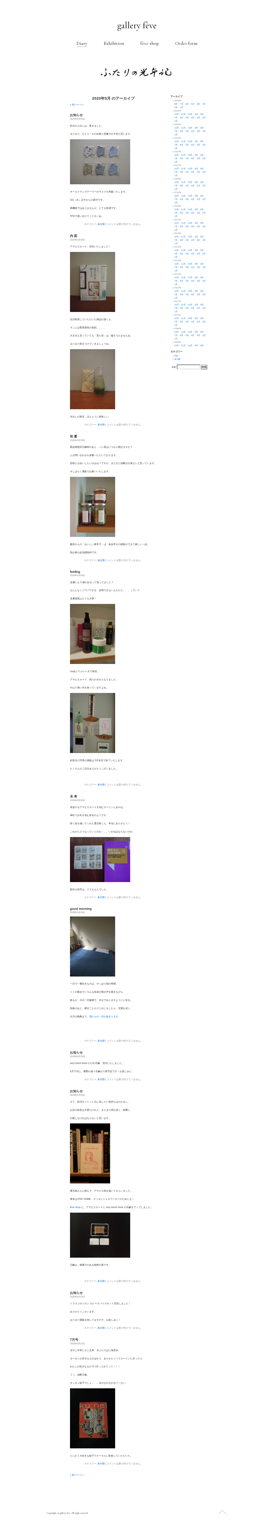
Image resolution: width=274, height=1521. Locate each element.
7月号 (74, 1339)
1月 (181, 107)
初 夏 (73, 436)
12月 (176, 114)
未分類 (101, 224)
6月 (187, 104)
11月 (183, 114)
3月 (204, 104)
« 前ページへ (77, 104)
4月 (198, 104)
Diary (81, 43)
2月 (176, 107)
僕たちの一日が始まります (103, 1016)
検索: (174, 367)
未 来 (73, 796)
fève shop (149, 43)
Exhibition (114, 43)
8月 (176, 104)
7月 (181, 104)
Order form (186, 43)
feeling (75, 572)
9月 (196, 114)
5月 (192, 104)
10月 (190, 114)
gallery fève (137, 25)
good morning (81, 908)
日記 (176, 356)
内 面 (73, 236)
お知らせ (76, 115)
